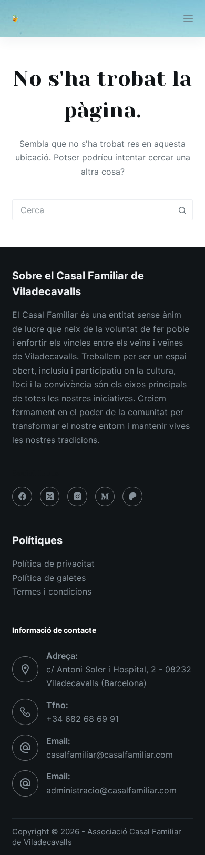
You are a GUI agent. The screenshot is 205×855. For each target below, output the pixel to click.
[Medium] (105, 497)
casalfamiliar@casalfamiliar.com (109, 754)
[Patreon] (132, 497)
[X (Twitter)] (50, 497)
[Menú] (188, 18)
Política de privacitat (53, 563)
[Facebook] (22, 497)
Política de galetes (49, 577)
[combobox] (92, 209)
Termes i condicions (51, 591)
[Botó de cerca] (182, 210)
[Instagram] (77, 497)
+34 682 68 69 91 (82, 718)
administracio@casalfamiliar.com (111, 790)
